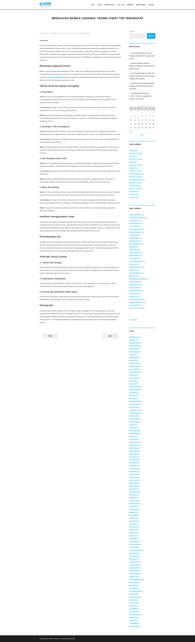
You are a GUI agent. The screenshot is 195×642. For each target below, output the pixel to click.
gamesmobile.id (135, 366)
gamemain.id (134, 515)
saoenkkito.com (134, 226)
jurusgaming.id (134, 465)
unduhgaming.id (135, 562)
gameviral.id (133, 606)
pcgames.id (133, 427)
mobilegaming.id (135, 413)
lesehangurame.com (136, 214)
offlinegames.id (134, 357)
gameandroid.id (134, 346)
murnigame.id (134, 527)
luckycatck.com (134, 235)
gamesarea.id (134, 530)
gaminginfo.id (134, 439)
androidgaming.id (135, 343)
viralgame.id (133, 620)
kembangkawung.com (137, 261)
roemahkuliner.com (136, 223)
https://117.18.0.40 (135, 188)
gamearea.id (133, 532)
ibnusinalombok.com (136, 299)
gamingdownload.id (136, 550)
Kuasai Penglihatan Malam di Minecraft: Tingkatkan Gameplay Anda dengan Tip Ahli (141, 65)
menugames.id (134, 500)
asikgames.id (134, 512)
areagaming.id (134, 471)
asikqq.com (133, 150)
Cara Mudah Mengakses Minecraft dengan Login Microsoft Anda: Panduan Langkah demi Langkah (142, 76)
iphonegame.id (134, 407)
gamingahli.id (134, 457)
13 (142, 120)
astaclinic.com (134, 296)
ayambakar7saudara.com (138, 217)
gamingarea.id (134, 459)
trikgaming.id (133, 395)
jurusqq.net (133, 162)
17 (131, 124)
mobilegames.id (135, 363)
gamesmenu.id (134, 477)
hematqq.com (134, 191)
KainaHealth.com (135, 287)
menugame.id (134, 547)
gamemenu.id (134, 521)
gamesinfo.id (133, 360)
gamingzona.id (134, 462)
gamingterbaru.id (135, 404)
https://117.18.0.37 (135, 182)
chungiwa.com (134, 264)
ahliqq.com (133, 156)
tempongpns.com (135, 220)
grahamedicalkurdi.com (137, 302)
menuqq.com (134, 197)
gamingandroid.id (135, 401)
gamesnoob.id (134, 582)
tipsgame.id (133, 436)
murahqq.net (133, 168)
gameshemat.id (134, 503)
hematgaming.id (135, 492)
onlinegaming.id (135, 422)
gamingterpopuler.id (136, 579)
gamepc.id (133, 354)
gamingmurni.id (134, 445)
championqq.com (135, 185)
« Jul (141, 135)
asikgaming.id (134, 474)
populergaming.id (135, 573)
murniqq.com (134, 194)
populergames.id (135, 597)
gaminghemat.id (135, 442)
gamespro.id (133, 585)
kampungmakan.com (136, 232)
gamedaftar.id (134, 608)
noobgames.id (134, 603)
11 (135, 120)
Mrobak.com (133, 246)
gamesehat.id (134, 611)
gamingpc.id (133, 398)
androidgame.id (134, 337)
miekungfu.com (134, 249)
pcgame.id (133, 424)
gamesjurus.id (134, 483)
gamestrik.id (133, 381)
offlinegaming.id (135, 419)
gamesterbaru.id (135, 372)
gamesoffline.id (134, 369)
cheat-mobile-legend (84, 33)
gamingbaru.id (134, 553)
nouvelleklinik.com (136, 285)
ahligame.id (133, 535)
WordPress (71, 638)
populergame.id (134, 626)
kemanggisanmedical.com (138, 279)
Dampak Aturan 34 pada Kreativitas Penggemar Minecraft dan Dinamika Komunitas (141, 86)
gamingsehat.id (134, 565)
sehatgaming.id (134, 571)
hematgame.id (134, 541)
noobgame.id (134, 617)
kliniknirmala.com (135, 282)
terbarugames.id (135, 433)
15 (150, 120)
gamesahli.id (133, 489)
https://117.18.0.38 (135, 176)
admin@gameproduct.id (56, 33)
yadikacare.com (135, 293)
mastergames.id (135, 544)
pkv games (133, 319)
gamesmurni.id (134, 480)
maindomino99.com (136, 174)
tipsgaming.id (134, 392)
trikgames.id (133, 384)
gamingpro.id (134, 559)
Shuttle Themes (54, 638)
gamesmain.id (134, 486)
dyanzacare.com (135, 305)
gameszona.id (134, 495)
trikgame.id (133, 340)
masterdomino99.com (137, 179)
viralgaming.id (134, 576)
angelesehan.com (135, 241)
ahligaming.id (134, 497)
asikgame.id (133, 538)
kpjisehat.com (134, 270)
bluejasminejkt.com (136, 244)
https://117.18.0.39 (135, 159)
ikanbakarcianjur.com (137, 267)
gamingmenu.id (134, 451)
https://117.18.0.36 (135, 153)
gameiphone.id (134, 348)
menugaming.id (134, 468)
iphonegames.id (135, 351)
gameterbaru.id (134, 378)
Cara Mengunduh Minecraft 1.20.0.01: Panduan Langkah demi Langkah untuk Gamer (140, 96)
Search (131, 31)
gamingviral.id (134, 556)
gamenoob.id (134, 594)
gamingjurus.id (134, 448)
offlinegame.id (134, 416)
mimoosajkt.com (135, 258)
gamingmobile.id (135, 389)
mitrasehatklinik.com (136, 273)
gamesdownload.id (136, 591)
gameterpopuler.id (135, 614)
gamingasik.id (134, 454)
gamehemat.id (134, 509)
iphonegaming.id (135, 410)
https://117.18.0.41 (135, 171)
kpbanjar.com (134, 276)
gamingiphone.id (135, 386)
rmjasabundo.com (135, 255)
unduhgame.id (134, 623)
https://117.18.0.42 (135, 165)
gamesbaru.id (134, 588)
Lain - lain (71, 33)
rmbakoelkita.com (135, 238)
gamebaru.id (133, 600)
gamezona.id (134, 524)
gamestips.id (133, 375)
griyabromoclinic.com (137, 308)
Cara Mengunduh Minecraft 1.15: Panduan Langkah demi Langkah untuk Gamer (142, 55)
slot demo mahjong (55, 77)
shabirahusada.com (136, 290)
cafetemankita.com (136, 252)
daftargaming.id (134, 568)
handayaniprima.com (136, 229)
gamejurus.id (134, 518)
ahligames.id (133, 506)
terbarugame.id (134, 430)
